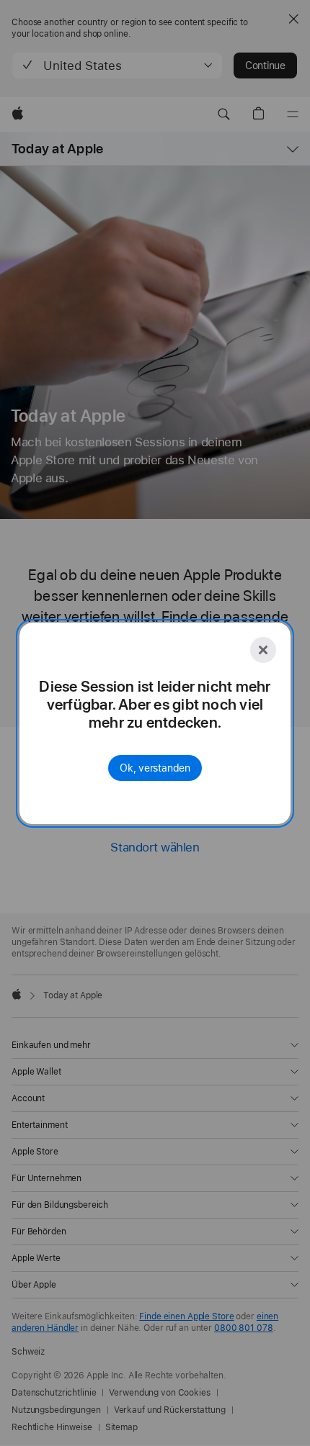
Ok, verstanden (155, 768)
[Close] (263, 650)
